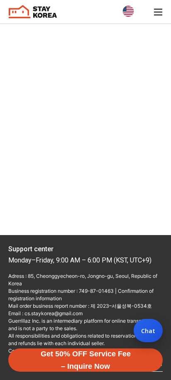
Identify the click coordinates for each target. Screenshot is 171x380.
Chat (148, 331)
